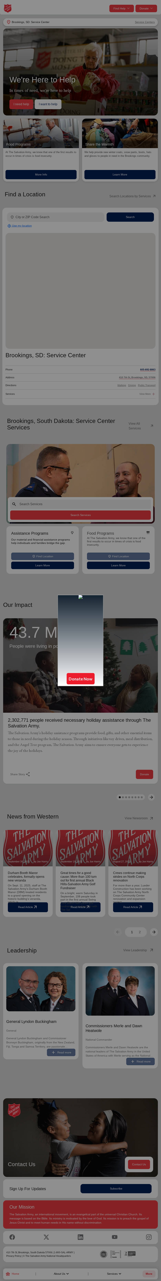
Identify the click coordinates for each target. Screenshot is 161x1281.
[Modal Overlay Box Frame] (80, 640)
